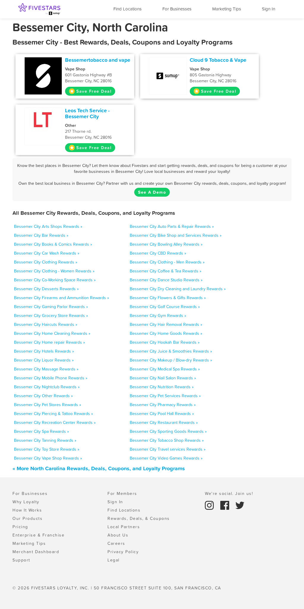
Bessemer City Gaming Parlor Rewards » (51, 307)
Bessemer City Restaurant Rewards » (164, 422)
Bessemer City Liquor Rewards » (44, 360)
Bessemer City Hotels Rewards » (44, 351)
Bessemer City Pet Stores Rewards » (47, 405)
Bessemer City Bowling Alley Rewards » (166, 244)
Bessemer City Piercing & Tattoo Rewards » (53, 413)
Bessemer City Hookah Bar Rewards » (165, 342)
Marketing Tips (226, 8)
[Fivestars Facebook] (225, 505)
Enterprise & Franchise (38, 535)
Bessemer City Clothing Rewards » (45, 262)
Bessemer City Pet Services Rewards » (165, 396)
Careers (116, 543)
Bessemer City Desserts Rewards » (46, 289)
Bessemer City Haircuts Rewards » (45, 324)
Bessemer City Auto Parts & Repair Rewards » (172, 226)
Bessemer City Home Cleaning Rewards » (52, 333)
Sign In (268, 8)
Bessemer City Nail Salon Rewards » (163, 378)
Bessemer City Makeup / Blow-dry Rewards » (171, 360)
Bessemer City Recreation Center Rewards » (55, 422)
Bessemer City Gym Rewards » (158, 315)
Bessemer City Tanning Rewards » (45, 440)
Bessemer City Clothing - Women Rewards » (54, 271)
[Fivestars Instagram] (210, 505)
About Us (117, 535)
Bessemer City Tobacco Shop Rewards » (167, 440)
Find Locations (127, 8)
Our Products (27, 518)
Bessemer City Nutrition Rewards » (162, 387)
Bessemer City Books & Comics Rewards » (53, 244)
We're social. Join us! (229, 493)
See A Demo (152, 192)
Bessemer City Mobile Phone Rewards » (50, 378)
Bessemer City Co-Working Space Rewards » (55, 280)
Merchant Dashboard (35, 552)
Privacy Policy (123, 552)
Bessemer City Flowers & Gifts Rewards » (168, 298)
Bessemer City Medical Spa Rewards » (165, 369)
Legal (113, 560)
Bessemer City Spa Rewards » (41, 431)
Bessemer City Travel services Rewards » (167, 449)
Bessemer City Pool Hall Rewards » (162, 413)
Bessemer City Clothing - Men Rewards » (167, 262)
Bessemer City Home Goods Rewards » (166, 333)
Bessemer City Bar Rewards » (41, 235)
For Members (122, 493)
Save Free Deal (93, 91)
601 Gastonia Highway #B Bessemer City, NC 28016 (88, 75)
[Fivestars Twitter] (240, 505)
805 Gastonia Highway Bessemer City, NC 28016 (213, 75)
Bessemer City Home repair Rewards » (49, 342)
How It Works (27, 510)
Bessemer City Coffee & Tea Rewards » (165, 271)
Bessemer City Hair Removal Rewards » (166, 324)
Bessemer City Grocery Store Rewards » (51, 315)
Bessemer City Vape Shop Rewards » (48, 458)
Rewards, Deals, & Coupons (138, 518)
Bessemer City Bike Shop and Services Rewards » (175, 235)
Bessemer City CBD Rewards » (158, 253)
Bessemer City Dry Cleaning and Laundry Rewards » (178, 289)
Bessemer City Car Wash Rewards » (46, 253)
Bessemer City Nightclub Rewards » (47, 387)
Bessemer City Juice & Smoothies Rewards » (171, 351)
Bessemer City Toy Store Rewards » (46, 449)
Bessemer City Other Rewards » (43, 396)
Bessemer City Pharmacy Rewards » (163, 405)
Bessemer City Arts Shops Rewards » (48, 226)
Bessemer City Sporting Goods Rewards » (168, 431)
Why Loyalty (25, 502)
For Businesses (176, 8)
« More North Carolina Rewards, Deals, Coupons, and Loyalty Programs (98, 468)
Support (21, 560)
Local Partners (123, 527)
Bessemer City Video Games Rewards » (166, 458)
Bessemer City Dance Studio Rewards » (166, 280)
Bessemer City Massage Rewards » (46, 369)
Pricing (20, 527)
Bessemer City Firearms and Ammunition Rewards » (61, 298)
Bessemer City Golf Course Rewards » (165, 307)
